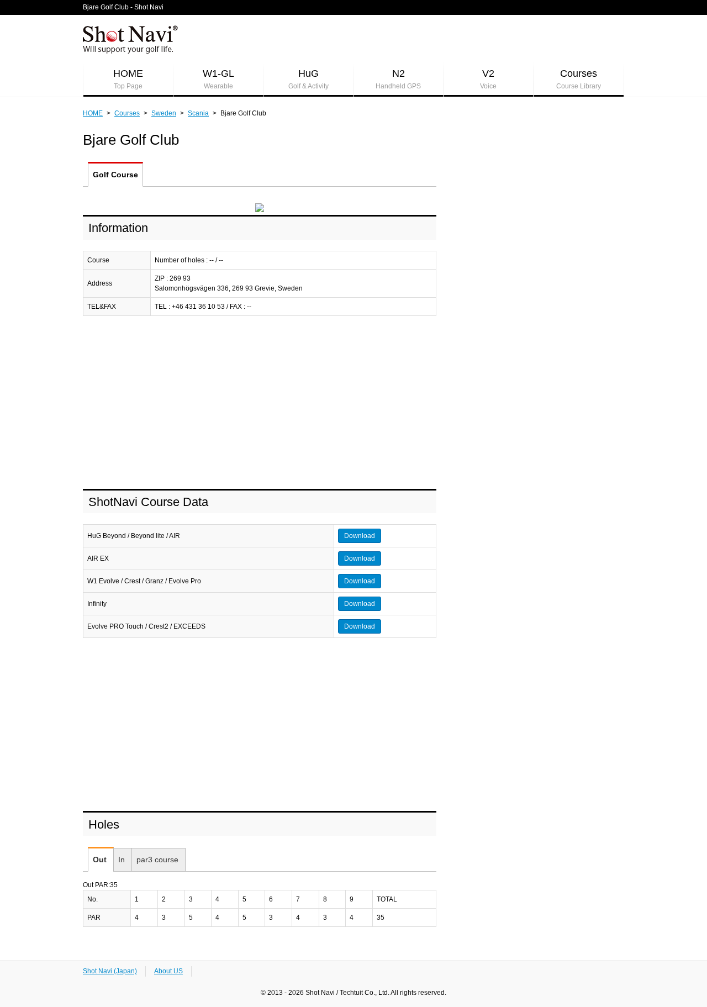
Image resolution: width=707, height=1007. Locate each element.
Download (359, 536)
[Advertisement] (259, 403)
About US (168, 971)
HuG (308, 79)
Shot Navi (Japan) (110, 971)
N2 (398, 79)
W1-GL (218, 79)
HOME (128, 79)
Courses (578, 79)
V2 (488, 79)
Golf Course (115, 174)
